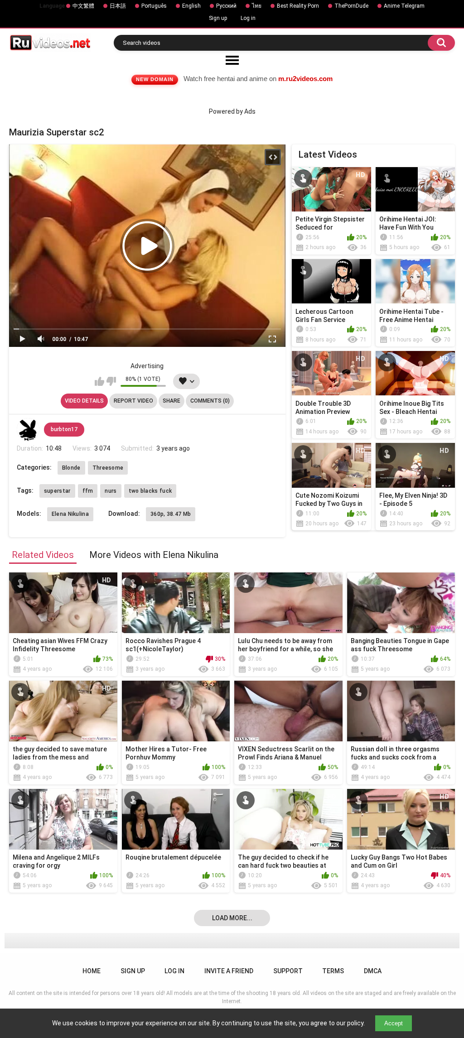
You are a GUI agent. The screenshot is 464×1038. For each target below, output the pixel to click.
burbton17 (64, 429)
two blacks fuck (150, 491)
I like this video (99, 381)
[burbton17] (28, 429)
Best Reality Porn (298, 6)
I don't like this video (111, 381)
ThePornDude (351, 6)
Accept (393, 1023)
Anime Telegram (404, 6)
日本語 (118, 6)
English (191, 6)
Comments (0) (210, 401)
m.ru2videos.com (305, 78)
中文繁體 (83, 6)
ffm (87, 491)
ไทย (256, 6)
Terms (333, 971)
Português (154, 6)
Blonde (71, 468)
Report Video (133, 401)
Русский (226, 6)
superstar (57, 491)
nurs (110, 491)
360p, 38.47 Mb (170, 514)
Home (91, 971)
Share (171, 401)
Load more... (232, 918)
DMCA (373, 971)
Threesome (108, 468)
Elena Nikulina (70, 514)
